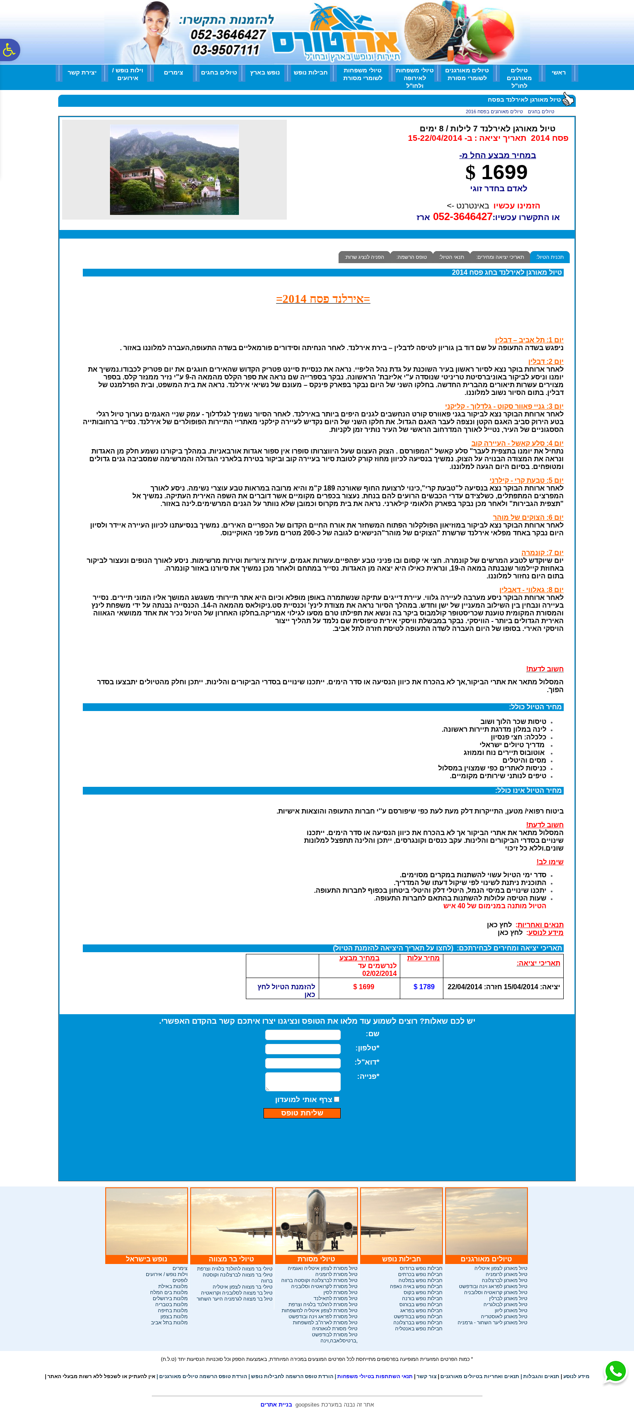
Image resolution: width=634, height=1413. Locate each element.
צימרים (173, 72)
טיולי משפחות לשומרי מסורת (363, 74)
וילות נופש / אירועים (127, 74)
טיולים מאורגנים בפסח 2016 (494, 111)
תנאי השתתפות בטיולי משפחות (374, 1376)
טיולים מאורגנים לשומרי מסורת (467, 74)
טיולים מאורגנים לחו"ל (519, 78)
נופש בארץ (265, 72)
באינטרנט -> (468, 205)
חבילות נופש (311, 72)
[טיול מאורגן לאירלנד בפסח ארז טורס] (174, 217)
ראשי (559, 72)
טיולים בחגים (219, 72)
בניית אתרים (276, 1404)
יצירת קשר (82, 72)
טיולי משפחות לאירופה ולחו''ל (415, 78)
